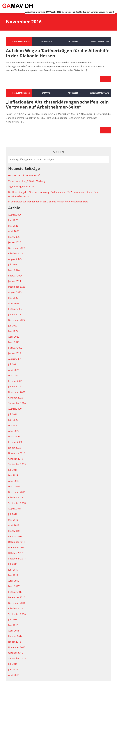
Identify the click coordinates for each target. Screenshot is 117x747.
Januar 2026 (14, 242)
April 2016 (13, 630)
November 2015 (16, 647)
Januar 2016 (14, 641)
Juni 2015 (13, 669)
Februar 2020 (15, 441)
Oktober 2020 (15, 397)
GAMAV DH (46, 41)
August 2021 (15, 358)
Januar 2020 (14, 447)
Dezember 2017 (16, 541)
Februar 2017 (15, 591)
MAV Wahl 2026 (53, 11)
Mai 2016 (13, 625)
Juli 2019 (13, 469)
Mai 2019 (13, 475)
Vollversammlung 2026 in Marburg (26, 181)
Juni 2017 (13, 569)
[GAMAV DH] (17, 6)
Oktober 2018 (15, 497)
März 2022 (14, 342)
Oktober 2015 (15, 652)
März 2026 (14, 236)
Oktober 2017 (15, 552)
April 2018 (13, 525)
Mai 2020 (13, 425)
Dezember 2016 (16, 597)
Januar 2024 (14, 281)
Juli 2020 (13, 414)
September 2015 (17, 658)
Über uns (40, 11)
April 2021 (13, 369)
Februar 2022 (15, 347)
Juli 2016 (13, 619)
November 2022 (16, 319)
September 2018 (17, 503)
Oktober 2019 (15, 458)
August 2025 (15, 259)
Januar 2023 (14, 314)
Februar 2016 (15, 636)
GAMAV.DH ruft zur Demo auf (24, 175)
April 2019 (13, 480)
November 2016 (16, 602)
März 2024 (14, 270)
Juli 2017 (13, 564)
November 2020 (16, 392)
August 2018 (15, 508)
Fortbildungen (83, 11)
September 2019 (17, 464)
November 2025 (16, 247)
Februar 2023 (15, 308)
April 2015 (13, 674)
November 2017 (16, 547)
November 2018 (16, 491)
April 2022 (13, 336)
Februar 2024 (15, 275)
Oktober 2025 (15, 253)
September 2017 (17, 558)
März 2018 (14, 530)
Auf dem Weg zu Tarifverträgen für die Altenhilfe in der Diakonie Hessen (58, 53)
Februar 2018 (15, 536)
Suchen (58, 152)
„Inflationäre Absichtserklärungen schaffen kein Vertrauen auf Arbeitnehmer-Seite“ (57, 104)
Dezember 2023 (16, 286)
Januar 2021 (14, 386)
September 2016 (17, 614)
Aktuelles (30, 11)
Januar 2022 (14, 353)
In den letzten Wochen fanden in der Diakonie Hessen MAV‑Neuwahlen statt (48, 201)
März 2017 (14, 586)
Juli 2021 (13, 364)
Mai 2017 (13, 575)
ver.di (102, 11)
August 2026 (15, 214)
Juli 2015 (13, 663)
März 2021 (14, 375)
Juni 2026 (13, 220)
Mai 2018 (13, 519)
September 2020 (17, 403)
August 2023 (15, 292)
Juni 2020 (13, 419)
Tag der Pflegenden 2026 (21, 186)
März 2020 (14, 436)
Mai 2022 (13, 331)
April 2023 (13, 303)
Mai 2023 (13, 297)
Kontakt (110, 11)
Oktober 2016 (15, 608)
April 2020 (13, 430)
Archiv (94, 11)
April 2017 (13, 580)
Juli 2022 (13, 325)
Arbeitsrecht (68, 11)
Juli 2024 (13, 264)
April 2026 (13, 231)
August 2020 (15, 408)
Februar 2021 (15, 381)
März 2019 (14, 486)
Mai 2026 (13, 225)
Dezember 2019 (16, 453)
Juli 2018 (13, 514)
